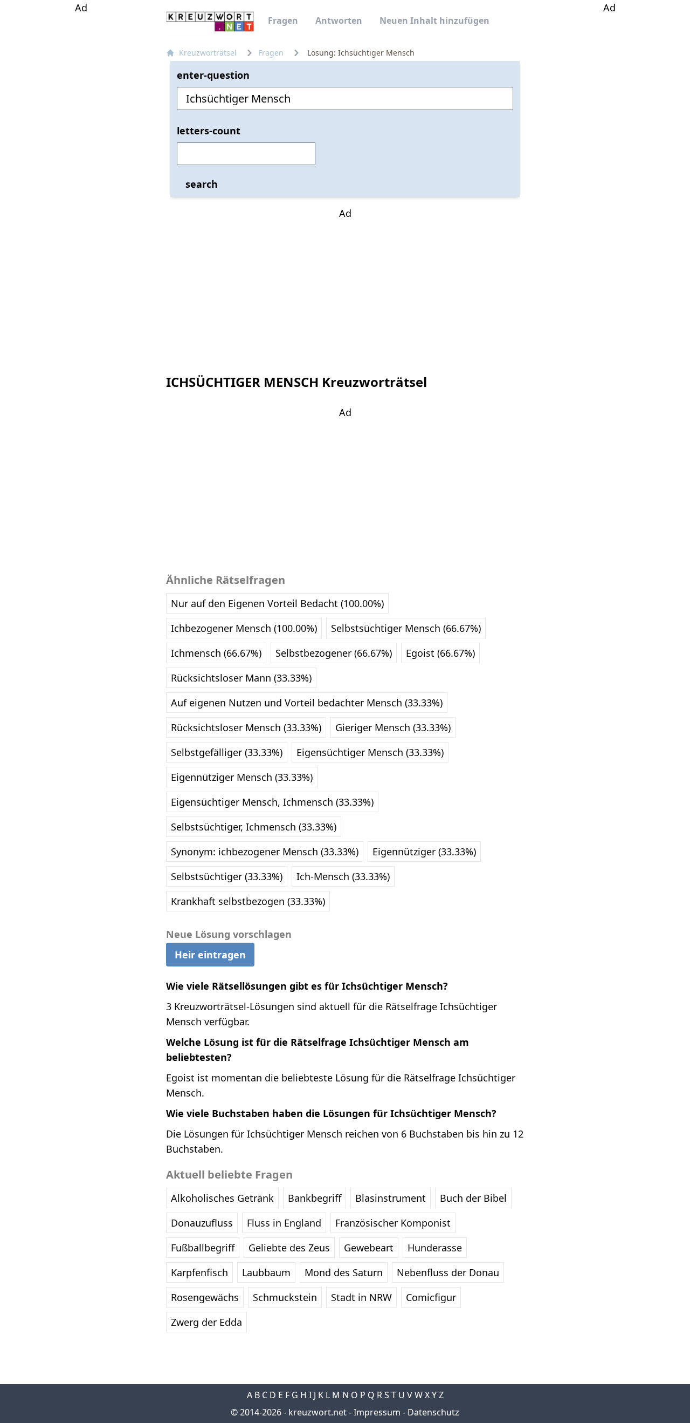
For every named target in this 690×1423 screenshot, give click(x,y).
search (201, 184)
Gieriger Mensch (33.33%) (393, 727)
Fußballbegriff (202, 1247)
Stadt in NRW (361, 1297)
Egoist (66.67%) (440, 652)
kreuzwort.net (317, 1412)
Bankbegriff (314, 1197)
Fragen (283, 20)
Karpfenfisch (199, 1272)
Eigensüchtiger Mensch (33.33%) (370, 752)
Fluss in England (284, 1222)
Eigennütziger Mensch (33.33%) (242, 777)
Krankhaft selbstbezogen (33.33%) (248, 901)
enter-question (213, 75)
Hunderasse (435, 1247)
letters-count (208, 130)
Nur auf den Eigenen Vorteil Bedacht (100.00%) (277, 603)
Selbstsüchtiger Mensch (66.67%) (406, 628)
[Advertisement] (81, 177)
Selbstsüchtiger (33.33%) (226, 876)
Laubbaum (266, 1272)
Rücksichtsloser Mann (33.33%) (241, 677)
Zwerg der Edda (206, 1322)
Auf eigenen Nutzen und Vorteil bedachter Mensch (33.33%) (307, 702)
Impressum (377, 1412)
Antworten (338, 20)
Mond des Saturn (344, 1272)
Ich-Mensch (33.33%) (343, 876)
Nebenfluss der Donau (448, 1272)
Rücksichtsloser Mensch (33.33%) (246, 727)
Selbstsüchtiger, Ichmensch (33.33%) (253, 826)
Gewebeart (369, 1247)
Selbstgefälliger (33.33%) (226, 752)
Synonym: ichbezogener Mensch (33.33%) (264, 851)
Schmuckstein (285, 1297)
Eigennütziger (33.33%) (424, 851)
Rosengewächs (205, 1297)
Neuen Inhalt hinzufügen (434, 20)
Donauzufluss (202, 1222)
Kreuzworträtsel (208, 52)
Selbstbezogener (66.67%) (333, 652)
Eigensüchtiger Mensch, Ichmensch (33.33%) (272, 801)
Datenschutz (433, 1412)
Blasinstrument (390, 1197)
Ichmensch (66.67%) (216, 652)
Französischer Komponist (393, 1222)
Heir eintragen (210, 954)
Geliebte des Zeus (289, 1247)
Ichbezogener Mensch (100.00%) (244, 628)
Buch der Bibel (473, 1197)
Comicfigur (431, 1297)
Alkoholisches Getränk (222, 1197)
